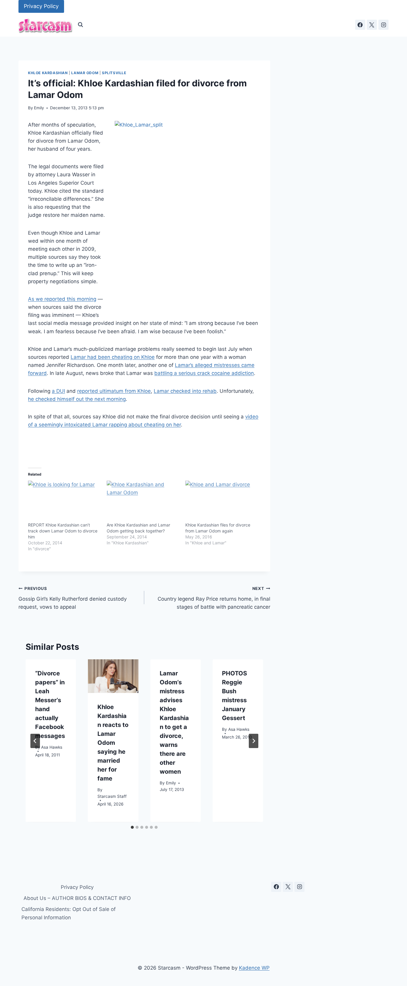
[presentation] (113, 676)
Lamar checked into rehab (185, 391)
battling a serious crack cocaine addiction (204, 373)
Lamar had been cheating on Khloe (113, 357)
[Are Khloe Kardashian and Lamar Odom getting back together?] (143, 501)
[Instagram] (383, 25)
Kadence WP (254, 968)
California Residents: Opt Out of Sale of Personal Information (68, 913)
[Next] (253, 741)
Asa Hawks (51, 747)
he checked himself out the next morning (77, 399)
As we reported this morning (62, 299)
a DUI (58, 391)
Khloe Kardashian (48, 73)
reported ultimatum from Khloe (114, 391)
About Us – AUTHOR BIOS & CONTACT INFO (77, 898)
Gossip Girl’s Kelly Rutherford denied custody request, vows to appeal (72, 598)
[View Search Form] (80, 24)
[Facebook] (360, 25)
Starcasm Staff (112, 796)
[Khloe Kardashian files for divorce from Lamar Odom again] (221, 501)
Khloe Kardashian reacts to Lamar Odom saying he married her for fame (112, 742)
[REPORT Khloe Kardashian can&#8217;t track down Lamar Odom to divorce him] (64, 501)
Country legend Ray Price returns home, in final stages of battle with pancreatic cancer (214, 598)
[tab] (132, 827)
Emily (39, 107)
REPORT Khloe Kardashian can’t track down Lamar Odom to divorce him (62, 530)
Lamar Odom (84, 73)
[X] (372, 25)
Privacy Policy (41, 6)
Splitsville (114, 73)
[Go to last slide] (35, 741)
